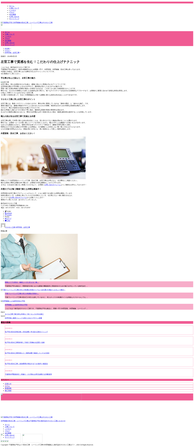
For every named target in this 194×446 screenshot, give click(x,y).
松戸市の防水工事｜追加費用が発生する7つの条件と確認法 (26, 364)
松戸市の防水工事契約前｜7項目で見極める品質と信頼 (25, 342)
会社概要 (12, 14)
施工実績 (8, 390)
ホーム (11, 6)
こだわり (12, 10)
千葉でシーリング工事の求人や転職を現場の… (22, 293)
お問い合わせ (14, 17)
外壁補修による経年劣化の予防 (16, 305)
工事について (14, 8)
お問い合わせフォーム (52, 185)
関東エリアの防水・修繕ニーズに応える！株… (22, 282)
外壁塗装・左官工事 (12, 52)
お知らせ (8, 383)
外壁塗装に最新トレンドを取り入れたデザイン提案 (23, 318)
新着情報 (8, 388)
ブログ (11, 12)
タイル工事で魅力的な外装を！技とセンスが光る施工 (24, 314)
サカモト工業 (10, 227)
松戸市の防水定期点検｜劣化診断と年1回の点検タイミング (26, 332)
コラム (7, 386)
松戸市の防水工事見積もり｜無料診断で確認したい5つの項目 (27, 353)
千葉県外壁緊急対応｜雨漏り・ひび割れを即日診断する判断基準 (28, 374)
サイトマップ (14, 19)
